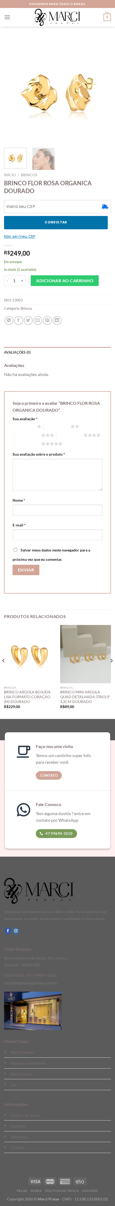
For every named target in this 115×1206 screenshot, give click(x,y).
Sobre (36, 1191)
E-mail (19, 525)
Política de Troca (62, 1191)
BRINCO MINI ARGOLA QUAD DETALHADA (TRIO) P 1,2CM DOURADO (85, 697)
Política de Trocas (25, 1115)
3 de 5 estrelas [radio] (27, 435)
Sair (14, 1084)
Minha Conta (21, 1074)
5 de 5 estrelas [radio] (27, 443)
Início (10, 175)
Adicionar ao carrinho (64, 280)
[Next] (111, 671)
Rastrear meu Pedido (28, 1063)
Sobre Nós (19, 1137)
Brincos (29, 175)
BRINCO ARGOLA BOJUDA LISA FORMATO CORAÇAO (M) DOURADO (27, 697)
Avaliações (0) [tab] (17, 352)
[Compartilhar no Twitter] (28, 320)
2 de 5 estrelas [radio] (57, 426)
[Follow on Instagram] (16, 931)
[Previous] (3, 671)
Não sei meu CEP (19, 236)
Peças (22, 1191)
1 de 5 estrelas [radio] (23, 426)
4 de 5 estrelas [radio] (69, 435)
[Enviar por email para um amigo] (37, 320)
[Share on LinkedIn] (57, 320)
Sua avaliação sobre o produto (39, 454)
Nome (19, 500)
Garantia (18, 1126)
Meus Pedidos (22, 1052)
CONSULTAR (56, 222)
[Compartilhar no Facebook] (18, 320)
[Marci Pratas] (57, 17)
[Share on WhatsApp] (9, 320)
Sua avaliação (25, 418)
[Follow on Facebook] (7, 931)
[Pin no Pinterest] (47, 320)
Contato (17, 1147)
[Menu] (7, 17)
